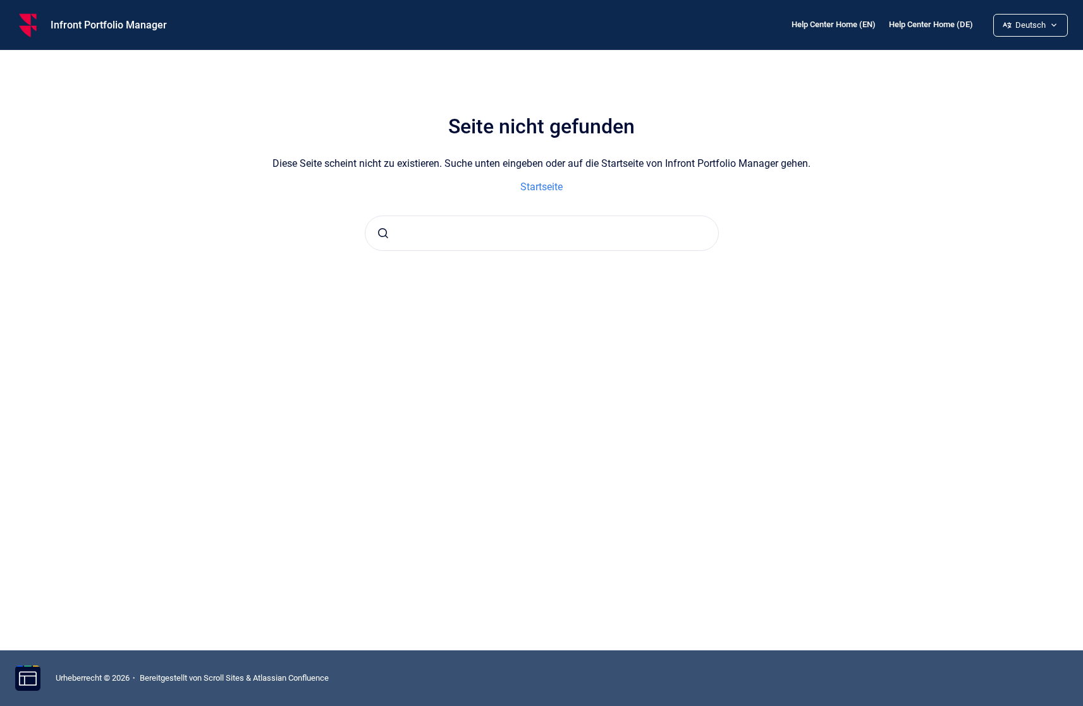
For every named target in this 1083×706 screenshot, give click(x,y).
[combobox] (541, 233)
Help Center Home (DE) (931, 24)
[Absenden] (383, 233)
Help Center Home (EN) (834, 24)
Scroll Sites (224, 678)
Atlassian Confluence (291, 678)
